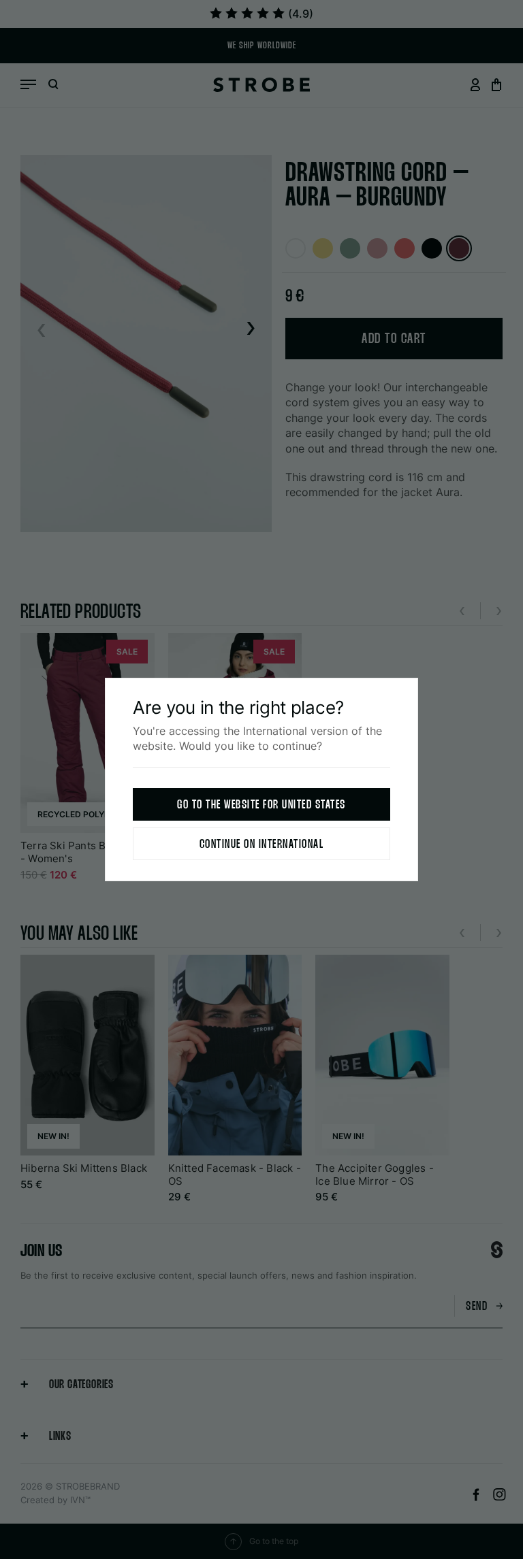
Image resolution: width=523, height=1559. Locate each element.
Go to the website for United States (261, 805)
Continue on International (262, 845)
